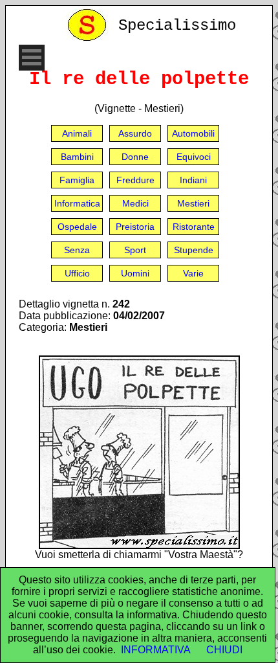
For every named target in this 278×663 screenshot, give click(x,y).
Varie (193, 273)
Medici (135, 203)
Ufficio (77, 273)
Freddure (135, 180)
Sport (135, 250)
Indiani (193, 180)
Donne (135, 157)
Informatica (77, 203)
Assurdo (135, 133)
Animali (77, 133)
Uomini (135, 273)
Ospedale (77, 226)
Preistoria (135, 226)
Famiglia (76, 180)
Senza (77, 250)
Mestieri (193, 203)
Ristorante (194, 226)
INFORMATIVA (156, 649)
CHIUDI (224, 649)
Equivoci (193, 157)
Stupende (193, 250)
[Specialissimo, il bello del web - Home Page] (89, 37)
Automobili (193, 133)
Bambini (77, 157)
